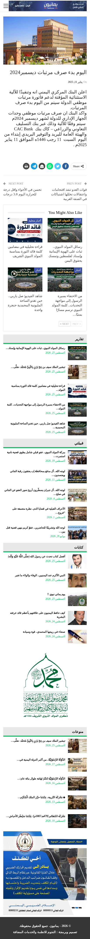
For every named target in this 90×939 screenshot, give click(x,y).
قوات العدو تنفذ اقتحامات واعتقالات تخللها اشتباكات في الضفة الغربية (69, 194)
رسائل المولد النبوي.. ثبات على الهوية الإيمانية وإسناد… (35, 348)
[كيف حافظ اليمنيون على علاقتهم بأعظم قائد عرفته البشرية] (77, 618)
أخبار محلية (35, 220)
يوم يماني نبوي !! (56, 594)
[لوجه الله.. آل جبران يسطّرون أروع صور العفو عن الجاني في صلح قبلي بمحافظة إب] (77, 495)
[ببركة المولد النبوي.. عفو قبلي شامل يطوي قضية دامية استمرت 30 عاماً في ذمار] (77, 457)
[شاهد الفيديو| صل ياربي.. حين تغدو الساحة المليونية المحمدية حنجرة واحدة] (25, 279)
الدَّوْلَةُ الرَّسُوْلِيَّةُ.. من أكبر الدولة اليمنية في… (41, 759)
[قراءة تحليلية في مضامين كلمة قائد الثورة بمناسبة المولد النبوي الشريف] (25, 230)
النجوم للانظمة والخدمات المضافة (34, 932)
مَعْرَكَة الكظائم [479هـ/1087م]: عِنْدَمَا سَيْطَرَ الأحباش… (35, 816)
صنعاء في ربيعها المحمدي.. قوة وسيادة (44, 631)
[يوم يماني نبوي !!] (77, 599)
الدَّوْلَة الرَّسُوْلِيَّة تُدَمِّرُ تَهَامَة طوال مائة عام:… (41, 778)
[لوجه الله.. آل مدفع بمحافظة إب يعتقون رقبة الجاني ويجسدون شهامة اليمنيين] (77, 476)
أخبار (78, 220)
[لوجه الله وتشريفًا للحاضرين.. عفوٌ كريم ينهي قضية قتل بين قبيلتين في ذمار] (77, 533)
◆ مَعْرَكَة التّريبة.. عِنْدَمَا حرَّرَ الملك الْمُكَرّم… (41, 797)
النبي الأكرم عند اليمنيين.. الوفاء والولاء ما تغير (40, 575)
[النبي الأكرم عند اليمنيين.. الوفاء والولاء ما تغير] (77, 580)
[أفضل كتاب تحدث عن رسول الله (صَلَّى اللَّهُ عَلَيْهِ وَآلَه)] (77, 561)
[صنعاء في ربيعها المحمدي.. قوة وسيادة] (77, 637)
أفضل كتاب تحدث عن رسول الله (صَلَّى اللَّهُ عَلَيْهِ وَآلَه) (36, 556)
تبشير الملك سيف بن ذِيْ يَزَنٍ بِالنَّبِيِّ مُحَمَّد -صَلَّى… (38, 367)
